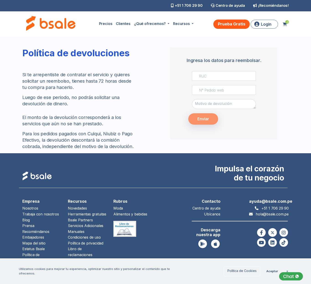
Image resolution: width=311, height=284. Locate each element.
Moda (118, 208)
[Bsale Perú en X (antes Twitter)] (272, 232)
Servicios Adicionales (85, 225)
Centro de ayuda (230, 5)
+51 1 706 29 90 (189, 5)
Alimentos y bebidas (130, 214)
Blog (26, 220)
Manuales (76, 231)
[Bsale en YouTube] (261, 242)
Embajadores (33, 237)
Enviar (203, 118)
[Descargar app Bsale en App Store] (215, 244)
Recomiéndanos (35, 231)
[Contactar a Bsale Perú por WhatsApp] (291, 276)
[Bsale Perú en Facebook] (261, 232)
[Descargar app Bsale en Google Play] (202, 244)
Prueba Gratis (231, 24)
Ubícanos (212, 214)
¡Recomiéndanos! (273, 5)
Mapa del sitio (33, 243)
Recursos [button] (182, 23)
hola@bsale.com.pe (272, 214)
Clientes (123, 23)
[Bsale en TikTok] (283, 242)
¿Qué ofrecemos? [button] (150, 23)
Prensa (28, 225)
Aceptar (272, 271)
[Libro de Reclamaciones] (124, 228)
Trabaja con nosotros (40, 214)
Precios (105, 23)
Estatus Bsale (33, 249)
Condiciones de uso (84, 237)
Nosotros (30, 208)
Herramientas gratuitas (87, 214)
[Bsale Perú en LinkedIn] (272, 242)
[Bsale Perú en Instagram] (283, 232)
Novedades (77, 208)
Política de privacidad (85, 243)
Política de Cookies (242, 271)
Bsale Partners (80, 220)
